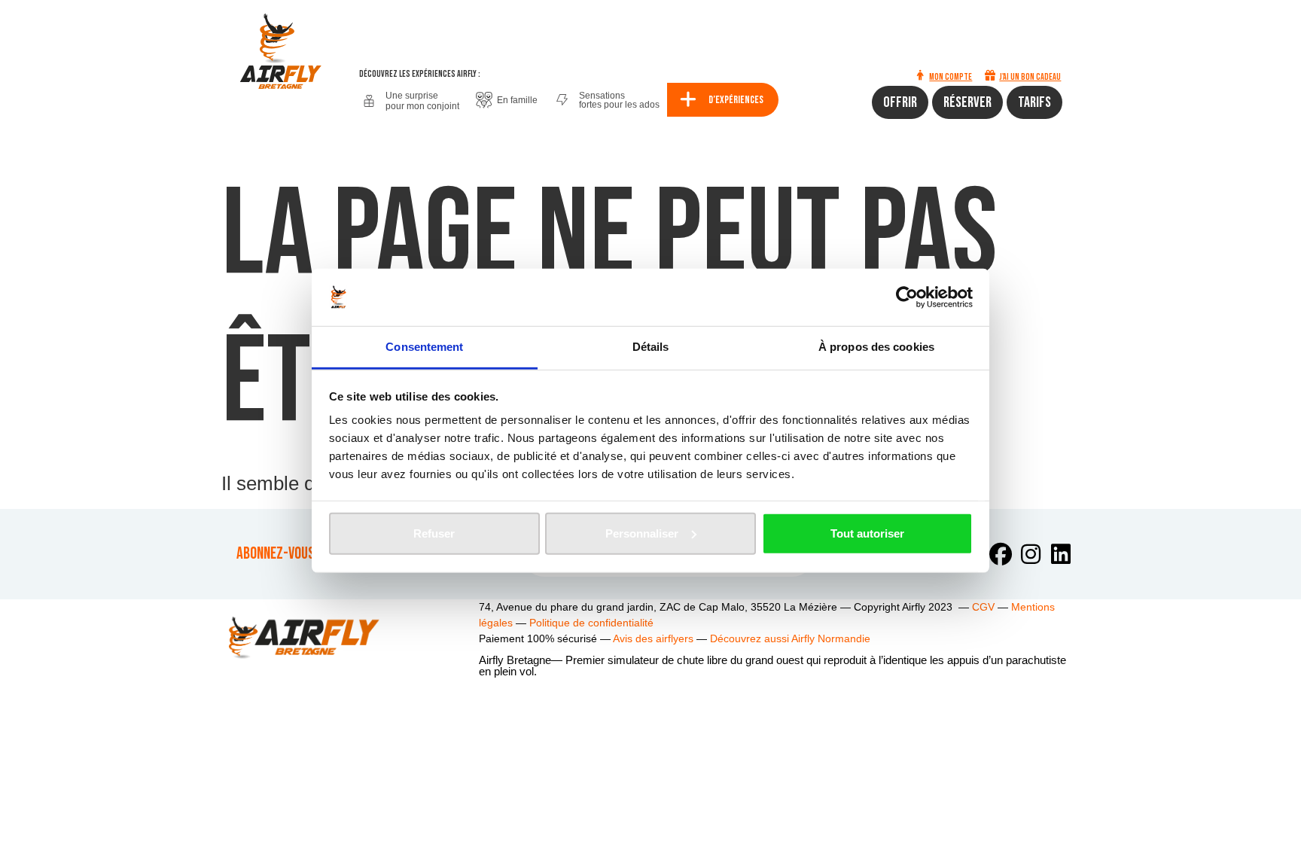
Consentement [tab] (424, 346)
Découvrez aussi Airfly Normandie (790, 638)
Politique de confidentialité (591, 623)
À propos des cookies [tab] (876, 346)
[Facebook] (1000, 554)
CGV (983, 607)
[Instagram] (1030, 554)
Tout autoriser (867, 533)
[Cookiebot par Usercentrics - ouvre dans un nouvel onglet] (907, 297)
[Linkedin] (1061, 554)
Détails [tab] (650, 346)
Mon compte (950, 77)
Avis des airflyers (653, 638)
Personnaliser (641, 533)
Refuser (434, 533)
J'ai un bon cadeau (1030, 77)
